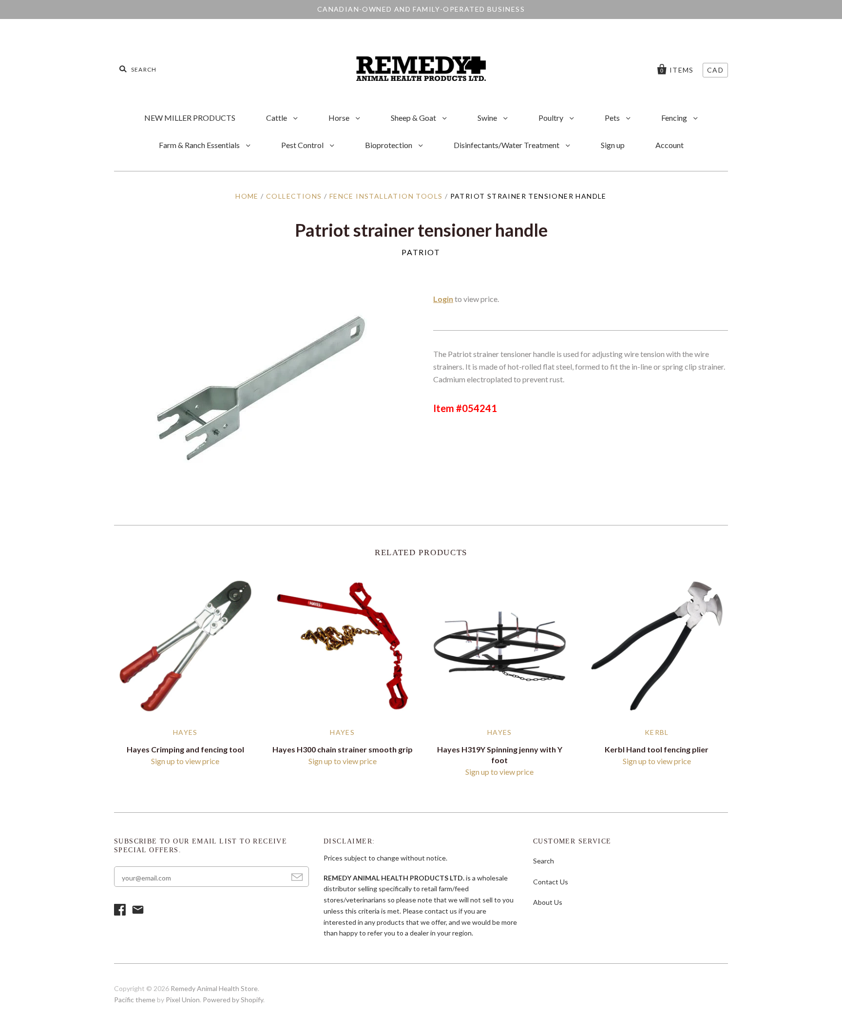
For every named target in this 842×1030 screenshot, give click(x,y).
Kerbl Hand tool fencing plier (656, 749)
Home (247, 196)
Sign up (613, 145)
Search (543, 861)
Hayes (185, 732)
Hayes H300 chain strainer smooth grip (342, 749)
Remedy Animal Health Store (214, 988)
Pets (613, 117)
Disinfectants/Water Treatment (507, 145)
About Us (547, 902)
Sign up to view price (185, 761)
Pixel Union (183, 999)
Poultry (551, 117)
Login (443, 298)
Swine (488, 117)
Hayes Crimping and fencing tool (185, 749)
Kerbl (657, 732)
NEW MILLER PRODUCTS (189, 117)
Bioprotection (389, 145)
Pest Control (303, 145)
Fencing (675, 117)
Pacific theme (134, 999)
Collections (294, 196)
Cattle (277, 117)
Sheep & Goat (414, 117)
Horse (339, 117)
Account (669, 145)
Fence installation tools (386, 196)
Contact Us (550, 882)
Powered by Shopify (233, 999)
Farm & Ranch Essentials (200, 145)
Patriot (421, 252)
